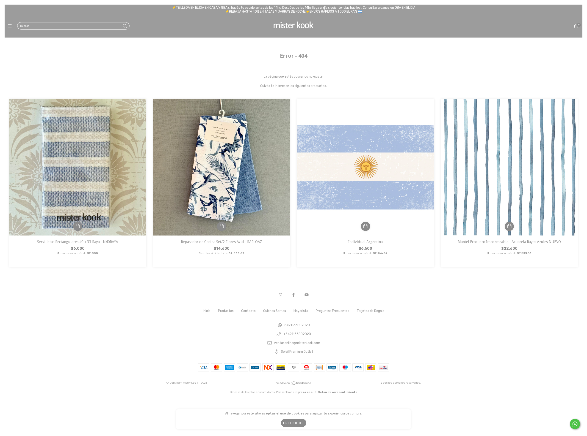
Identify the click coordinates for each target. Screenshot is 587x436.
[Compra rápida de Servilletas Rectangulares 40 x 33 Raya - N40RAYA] (77, 226)
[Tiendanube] (293, 384)
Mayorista (301, 311)
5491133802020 (297, 325)
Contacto (248, 311)
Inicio (206, 311)
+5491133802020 (297, 334)
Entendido (293, 423)
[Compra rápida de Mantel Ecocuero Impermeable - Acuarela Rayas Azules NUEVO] (509, 226)
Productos (226, 311)
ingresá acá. (304, 392)
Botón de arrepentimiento (337, 392)
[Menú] (11, 26)
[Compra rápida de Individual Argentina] (365, 226)
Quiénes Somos (274, 311)
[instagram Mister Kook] (280, 295)
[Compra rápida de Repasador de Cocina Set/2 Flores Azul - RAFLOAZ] (221, 226)
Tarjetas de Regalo (370, 311)
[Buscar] (125, 26)
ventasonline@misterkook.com (297, 343)
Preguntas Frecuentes (332, 311)
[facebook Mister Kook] (293, 295)
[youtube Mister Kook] (306, 295)
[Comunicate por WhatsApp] (575, 424)
